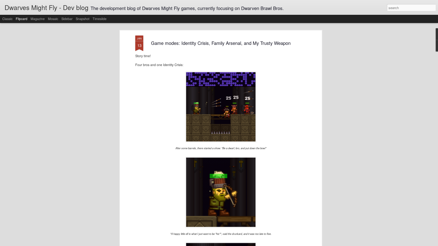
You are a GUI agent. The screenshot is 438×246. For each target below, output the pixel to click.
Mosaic (53, 18)
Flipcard (21, 18)
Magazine (38, 18)
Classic (7, 18)
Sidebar (67, 18)
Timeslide (100, 18)
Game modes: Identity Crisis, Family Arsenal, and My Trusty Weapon (221, 43)
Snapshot (82, 18)
